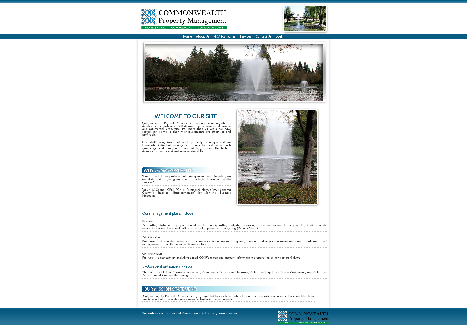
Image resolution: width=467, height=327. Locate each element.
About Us (202, 36)
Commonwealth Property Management (209, 313)
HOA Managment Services (232, 36)
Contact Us (263, 36)
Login (280, 36)
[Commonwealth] (304, 325)
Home (187, 36)
